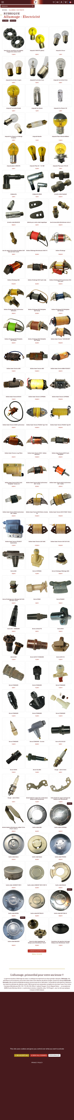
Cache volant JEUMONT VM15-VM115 (37, 885)
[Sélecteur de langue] (71, 2)
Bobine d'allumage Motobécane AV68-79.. (37, 250)
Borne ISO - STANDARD (13, 628)
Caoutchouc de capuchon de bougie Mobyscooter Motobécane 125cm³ (60, 942)
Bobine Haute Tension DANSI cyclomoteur (13, 425)
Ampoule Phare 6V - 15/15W (37, 166)
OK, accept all (22, 1055)
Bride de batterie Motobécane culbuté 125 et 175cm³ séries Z (13, 828)
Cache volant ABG (37, 827)
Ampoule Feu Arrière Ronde (13, 108)
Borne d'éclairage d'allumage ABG (60, 571)
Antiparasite (13, 194)
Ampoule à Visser (60, 50)
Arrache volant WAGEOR (13, 222)
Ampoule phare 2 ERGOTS (13, 166)
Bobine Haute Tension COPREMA (37, 396)
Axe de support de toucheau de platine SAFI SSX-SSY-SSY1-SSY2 (13, 251)
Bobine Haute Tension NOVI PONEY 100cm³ (60, 512)
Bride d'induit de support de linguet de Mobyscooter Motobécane (60, 798)
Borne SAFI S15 (60, 657)
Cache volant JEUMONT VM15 (13, 885)
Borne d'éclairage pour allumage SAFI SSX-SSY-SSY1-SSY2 (14, 600)
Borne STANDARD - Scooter (37, 741)
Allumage (5, 20)
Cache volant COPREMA (60, 827)
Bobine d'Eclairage (60, 250)
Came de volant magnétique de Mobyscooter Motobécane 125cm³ (37, 942)
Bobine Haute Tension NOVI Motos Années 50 (37, 512)
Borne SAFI (14, 657)
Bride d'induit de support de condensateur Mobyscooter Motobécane (37, 798)
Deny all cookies (39, 1055)
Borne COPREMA (37, 571)
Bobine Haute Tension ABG (13, 368)
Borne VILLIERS (37, 769)
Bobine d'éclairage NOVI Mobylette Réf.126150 (60, 310)
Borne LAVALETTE (37, 628)
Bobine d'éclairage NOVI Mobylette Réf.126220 (13, 339)
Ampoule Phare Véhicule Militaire (60, 136)
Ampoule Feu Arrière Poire (37, 80)
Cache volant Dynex (37, 857)
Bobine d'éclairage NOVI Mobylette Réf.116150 (37, 310)
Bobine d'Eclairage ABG (14, 280)
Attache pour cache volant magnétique (37, 222)
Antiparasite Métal (37, 194)
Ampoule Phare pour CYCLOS (60, 166)
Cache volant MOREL (13, 913)
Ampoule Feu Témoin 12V (60, 108)
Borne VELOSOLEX (60, 741)
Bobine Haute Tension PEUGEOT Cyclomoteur (13, 542)
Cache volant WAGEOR (13, 941)
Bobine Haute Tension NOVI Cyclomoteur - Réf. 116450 (60, 483)
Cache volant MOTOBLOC (37, 913)
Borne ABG (13, 571)
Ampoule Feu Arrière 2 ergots (13, 80)
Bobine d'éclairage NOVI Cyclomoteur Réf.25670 (13, 310)
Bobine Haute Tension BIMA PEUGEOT (60, 368)
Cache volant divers (13, 857)
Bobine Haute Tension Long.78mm (13, 453)
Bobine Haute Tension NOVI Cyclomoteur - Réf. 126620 (13, 512)
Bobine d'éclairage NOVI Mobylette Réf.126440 (37, 339)
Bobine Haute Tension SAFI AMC (37, 541)
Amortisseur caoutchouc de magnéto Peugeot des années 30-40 (13, 51)
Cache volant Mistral (60, 885)
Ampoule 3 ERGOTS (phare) (37, 50)
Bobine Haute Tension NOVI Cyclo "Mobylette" (60, 454)
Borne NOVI (60, 628)
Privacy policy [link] (37, 1062)
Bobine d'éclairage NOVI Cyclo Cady (37, 280)
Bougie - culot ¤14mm (60, 769)
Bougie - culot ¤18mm (13, 798)
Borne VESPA (13, 769)
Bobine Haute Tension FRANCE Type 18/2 (37, 425)
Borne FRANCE (60, 599)
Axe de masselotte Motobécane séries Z (60, 222)
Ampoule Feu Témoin (37, 108)
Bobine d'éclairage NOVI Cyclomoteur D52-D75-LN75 (60, 280)
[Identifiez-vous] (61, 2)
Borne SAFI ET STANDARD (37, 657)
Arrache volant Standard (60, 194)
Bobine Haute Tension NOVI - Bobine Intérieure (37, 454)
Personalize (54, 1055)
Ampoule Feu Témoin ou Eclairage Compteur (13, 137)
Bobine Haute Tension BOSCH (13, 396)
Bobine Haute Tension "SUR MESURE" (60, 339)
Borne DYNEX (37, 599)
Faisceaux (13, 20)
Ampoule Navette (37, 136)
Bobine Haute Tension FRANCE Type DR (60, 425)
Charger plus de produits (37, 951)
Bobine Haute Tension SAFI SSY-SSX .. (60, 541)
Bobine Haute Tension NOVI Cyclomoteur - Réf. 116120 (37, 483)
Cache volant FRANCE (60, 857)
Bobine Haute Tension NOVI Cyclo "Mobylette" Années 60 (13, 483)
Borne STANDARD (13, 685)
